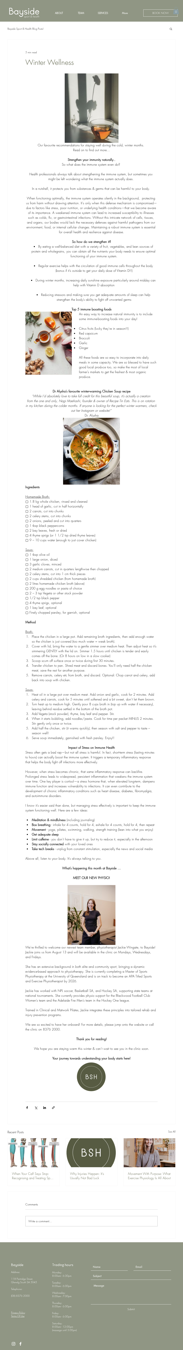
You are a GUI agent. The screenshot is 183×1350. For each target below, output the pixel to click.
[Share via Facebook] (27, 1107)
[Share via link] (53, 1107)
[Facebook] (20, 1343)
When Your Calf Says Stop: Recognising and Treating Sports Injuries (33, 1175)
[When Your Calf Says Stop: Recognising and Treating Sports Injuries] (33, 1152)
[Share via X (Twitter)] (36, 1107)
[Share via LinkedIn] (44, 1107)
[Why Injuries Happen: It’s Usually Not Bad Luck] (91, 1152)
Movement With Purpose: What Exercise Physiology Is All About (149, 1175)
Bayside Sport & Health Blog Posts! (25, 28)
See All (171, 1131)
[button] (176, 10)
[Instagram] (13, 1343)
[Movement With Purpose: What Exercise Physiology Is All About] (149, 1152)
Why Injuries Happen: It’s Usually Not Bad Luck (87, 1175)
